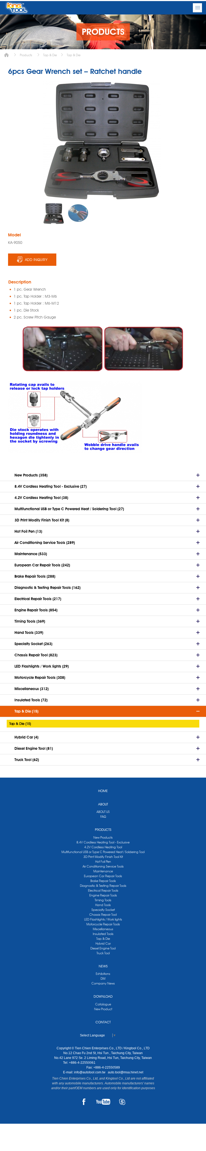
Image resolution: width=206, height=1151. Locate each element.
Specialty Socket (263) (33, 644)
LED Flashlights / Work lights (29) (41, 666)
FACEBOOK (84, 1102)
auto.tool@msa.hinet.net (125, 1072)
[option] (53, 213)
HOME (103, 791)
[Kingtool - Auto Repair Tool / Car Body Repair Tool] (17, 7)
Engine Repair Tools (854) (35, 610)
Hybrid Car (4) (26, 737)
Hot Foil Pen (103, 862)
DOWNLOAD (103, 996)
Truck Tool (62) (26, 760)
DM (103, 978)
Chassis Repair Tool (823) (35, 655)
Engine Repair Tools (103, 895)
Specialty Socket (103, 910)
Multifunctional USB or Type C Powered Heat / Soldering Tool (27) (69, 509)
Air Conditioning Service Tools (103, 866)
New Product (103, 1009)
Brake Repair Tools (103, 881)
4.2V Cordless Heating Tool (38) (41, 497)
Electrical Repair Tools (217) (37, 599)
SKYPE (122, 1102)
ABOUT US (103, 812)
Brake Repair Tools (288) (34, 576)
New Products (103, 837)
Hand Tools (103, 905)
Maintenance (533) (30, 554)
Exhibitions (103, 974)
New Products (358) (30, 475)
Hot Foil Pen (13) (28, 531)
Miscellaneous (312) (31, 689)
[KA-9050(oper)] (78, 213)
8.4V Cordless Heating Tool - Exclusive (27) (50, 486)
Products (26, 55)
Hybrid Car (103, 943)
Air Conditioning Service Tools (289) (44, 542)
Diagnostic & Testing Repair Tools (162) (47, 587)
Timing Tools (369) (29, 621)
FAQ (103, 817)
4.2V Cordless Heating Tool (103, 847)
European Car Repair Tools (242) (42, 565)
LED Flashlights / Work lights (103, 919)
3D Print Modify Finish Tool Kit (103, 857)
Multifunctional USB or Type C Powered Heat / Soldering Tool (103, 852)
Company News (103, 983)
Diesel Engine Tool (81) (33, 748)
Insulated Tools (103, 934)
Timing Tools (103, 900)
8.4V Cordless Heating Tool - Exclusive (103, 842)
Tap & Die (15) (26, 711)
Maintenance (103, 871)
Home (6, 55)
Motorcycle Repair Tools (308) (39, 677)
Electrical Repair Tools (103, 890)
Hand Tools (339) (28, 632)
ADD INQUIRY (36, 260)
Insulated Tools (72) (30, 700)
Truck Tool (103, 953)
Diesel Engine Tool (103, 948)
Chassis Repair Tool (103, 915)
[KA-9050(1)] (54, 213)
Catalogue (103, 1004)
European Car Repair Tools (103, 876)
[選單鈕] (197, 7)
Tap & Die (50, 55)
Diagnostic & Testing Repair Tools (103, 886)
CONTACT (103, 1022)
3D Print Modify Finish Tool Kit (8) (41, 520)
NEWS (103, 966)
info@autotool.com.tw (90, 1072)
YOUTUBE (103, 1102)
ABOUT (103, 804)
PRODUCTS (103, 829)
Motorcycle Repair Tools (103, 924)
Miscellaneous (103, 929)
